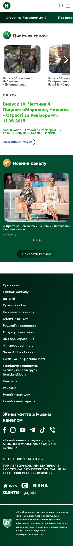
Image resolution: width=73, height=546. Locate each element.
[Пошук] (61, 5)
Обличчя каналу (15, 318)
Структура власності (19, 332)
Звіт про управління (18, 338)
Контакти (10, 381)
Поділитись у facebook (18, 142)
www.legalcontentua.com (29, 534)
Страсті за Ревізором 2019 (26, 17)
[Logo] (7, 6)
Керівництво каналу (18, 312)
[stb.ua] (24, 486)
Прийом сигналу (16, 291)
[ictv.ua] (10, 486)
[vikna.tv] (40, 486)
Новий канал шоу (16, 394)
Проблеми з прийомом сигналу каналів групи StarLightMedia (21, 370)
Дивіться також (30, 35)
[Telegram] (32, 430)
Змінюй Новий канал (19, 352)
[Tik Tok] (42, 430)
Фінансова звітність (18, 345)
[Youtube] (22, 430)
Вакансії (9, 298)
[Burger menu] (68, 6)
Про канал (11, 285)
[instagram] (13, 430)
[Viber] (52, 430)
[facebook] (4, 430)
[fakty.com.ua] (11, 493)
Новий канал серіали (19, 401)
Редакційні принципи (19, 325)
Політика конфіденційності (24, 358)
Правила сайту (14, 305)
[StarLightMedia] (17, 444)
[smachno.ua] (29, 493)
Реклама (9, 387)
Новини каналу (29, 163)
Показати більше (36, 254)
